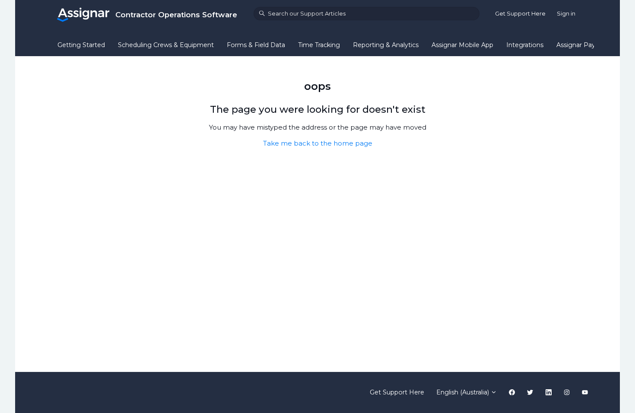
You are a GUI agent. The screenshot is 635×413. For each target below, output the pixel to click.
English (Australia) (463, 392)
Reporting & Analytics (386, 45)
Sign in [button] (566, 13)
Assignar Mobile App (462, 45)
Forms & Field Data (256, 45)
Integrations (524, 45)
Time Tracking (319, 45)
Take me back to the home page (317, 143)
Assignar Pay (575, 45)
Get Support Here (520, 13)
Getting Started (81, 45)
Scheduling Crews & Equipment (166, 45)
